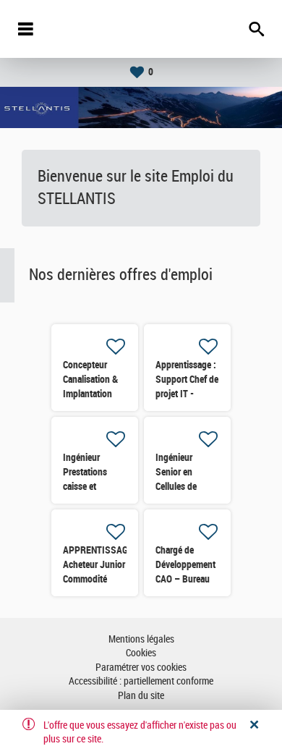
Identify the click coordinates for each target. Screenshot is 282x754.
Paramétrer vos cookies (141, 667)
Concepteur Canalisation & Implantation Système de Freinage (90, 393)
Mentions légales (141, 639)
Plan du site (141, 696)
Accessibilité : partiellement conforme (141, 681)
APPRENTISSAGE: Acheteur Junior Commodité (99, 564)
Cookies (141, 653)
